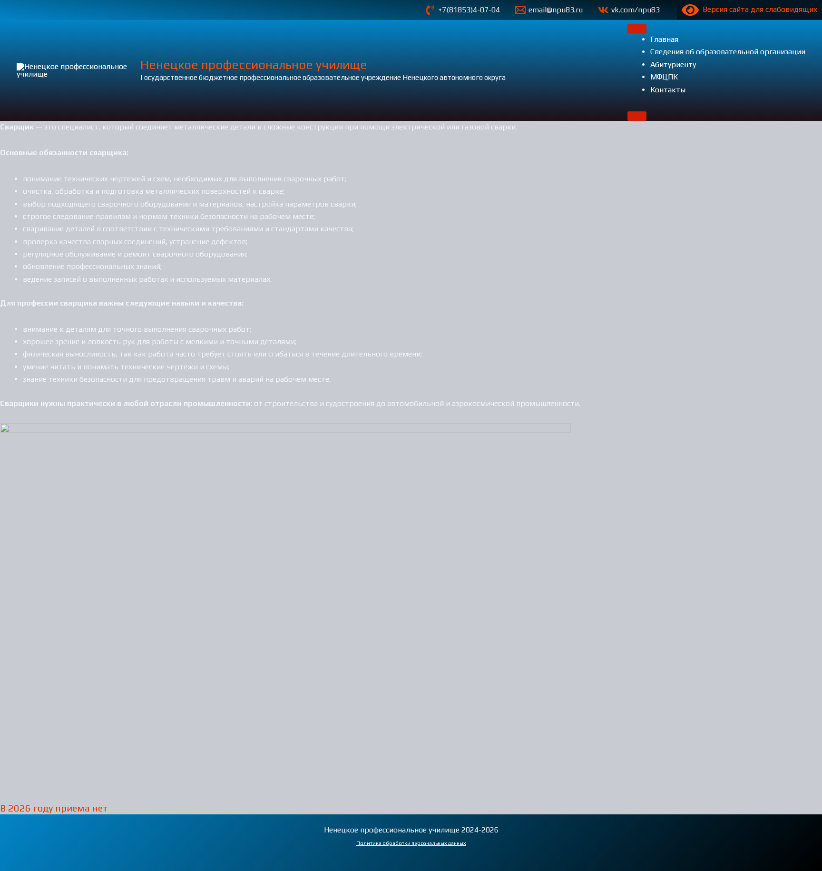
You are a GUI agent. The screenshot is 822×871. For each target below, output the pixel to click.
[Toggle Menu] (636, 28)
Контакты (667, 89)
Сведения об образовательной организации (727, 51)
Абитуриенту (673, 64)
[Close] (636, 116)
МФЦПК (664, 76)
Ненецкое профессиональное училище (253, 65)
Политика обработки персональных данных (411, 843)
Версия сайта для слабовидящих (758, 9)
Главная (664, 39)
